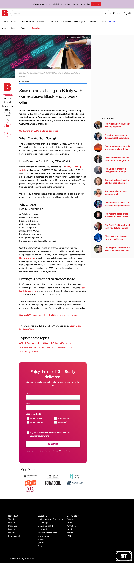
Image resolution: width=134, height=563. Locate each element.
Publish (117, 13)
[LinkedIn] (7, 125)
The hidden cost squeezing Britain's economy (118, 125)
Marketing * (62, 422)
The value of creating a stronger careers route (115, 170)
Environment (43, 535)
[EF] (30, 476)
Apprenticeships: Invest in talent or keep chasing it (117, 181)
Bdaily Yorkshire (36, 422)
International (14, 535)
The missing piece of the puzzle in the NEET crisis (116, 215)
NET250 (112, 21)
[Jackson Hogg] (75, 476)
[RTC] (30, 489)
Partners (24, 28)
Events (103, 21)
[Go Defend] (30, 482)
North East (13, 515)
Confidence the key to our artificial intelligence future (117, 204)
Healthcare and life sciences (50, 519)
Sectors (14, 21)
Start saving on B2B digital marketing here (38, 130)
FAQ (69, 535)
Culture (41, 542)
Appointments (27, 21)
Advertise (36, 28)
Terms (70, 532)
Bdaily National (63, 418)
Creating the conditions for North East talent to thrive (117, 249)
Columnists (41, 21)
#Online (54, 343)
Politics (41, 539)
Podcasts (93, 21)
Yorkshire (12, 519)
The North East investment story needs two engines (117, 226)
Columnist (24, 81)
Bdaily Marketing (83, 37)
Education (42, 515)
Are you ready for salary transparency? (116, 192)
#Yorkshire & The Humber (31, 347)
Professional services (47, 532)
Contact (14, 28)
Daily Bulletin (73, 515)
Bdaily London (36, 418)
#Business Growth (65, 347)
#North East (25, 343)
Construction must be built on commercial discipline (117, 147)
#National (50, 347)
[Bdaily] (4, 13)
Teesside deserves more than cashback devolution (117, 136)
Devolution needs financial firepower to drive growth (117, 159)
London (11, 529)
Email (28, 403)
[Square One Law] (53, 482)
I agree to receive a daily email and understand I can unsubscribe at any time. (50, 434)
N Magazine (66, 21)
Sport (40, 546)
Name (28, 393)
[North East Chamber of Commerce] (75, 482)
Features (52, 21)
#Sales (46, 343)
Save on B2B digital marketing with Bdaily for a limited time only (48, 315)
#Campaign (65, 343)
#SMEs (35, 351)
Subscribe (53, 444)
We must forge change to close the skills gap (116, 237)
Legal (69, 529)
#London (36, 343)
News (4, 21)
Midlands (12, 525)
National (12, 532)
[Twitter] (7, 133)
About (4, 28)
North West (13, 522)
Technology (43, 522)
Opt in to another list (33, 414)
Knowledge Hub (80, 21)
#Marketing (24, 351)
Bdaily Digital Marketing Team (7, 104)
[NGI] (53, 476)
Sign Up (96, 4)
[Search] (106, 13)
